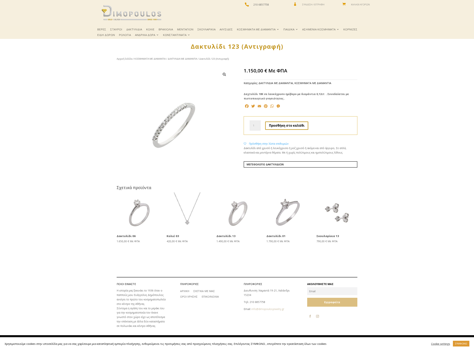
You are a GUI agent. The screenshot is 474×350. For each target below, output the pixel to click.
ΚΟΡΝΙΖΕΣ (350, 29)
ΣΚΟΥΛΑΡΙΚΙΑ (206, 29)
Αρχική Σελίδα (124, 58)
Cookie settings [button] (440, 343)
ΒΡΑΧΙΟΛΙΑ (165, 29)
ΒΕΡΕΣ (101, 29)
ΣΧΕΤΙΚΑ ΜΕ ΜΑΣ (204, 291)
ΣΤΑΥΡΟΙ (116, 29)
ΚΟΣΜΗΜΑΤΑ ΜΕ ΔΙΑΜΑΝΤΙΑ (256, 29)
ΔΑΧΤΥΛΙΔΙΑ (134, 29)
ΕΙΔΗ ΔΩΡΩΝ (106, 35)
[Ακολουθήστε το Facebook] (310, 316)
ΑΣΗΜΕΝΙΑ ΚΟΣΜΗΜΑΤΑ (319, 29)
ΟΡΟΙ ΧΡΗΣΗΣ (189, 296)
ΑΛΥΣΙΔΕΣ (226, 29)
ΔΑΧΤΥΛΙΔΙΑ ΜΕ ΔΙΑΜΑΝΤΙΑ (182, 58)
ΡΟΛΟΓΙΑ (125, 35)
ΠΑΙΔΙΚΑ (288, 29)
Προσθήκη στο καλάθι (287, 125)
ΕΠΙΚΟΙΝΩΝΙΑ (210, 296)
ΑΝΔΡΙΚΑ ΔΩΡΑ (145, 35)
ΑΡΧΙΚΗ (184, 291)
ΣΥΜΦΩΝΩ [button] (461, 343)
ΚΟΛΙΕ (150, 29)
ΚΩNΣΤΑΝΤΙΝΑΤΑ (174, 35)
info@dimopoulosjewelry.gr (267, 309)
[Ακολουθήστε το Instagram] (318, 316)
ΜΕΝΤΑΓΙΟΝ (185, 29)
